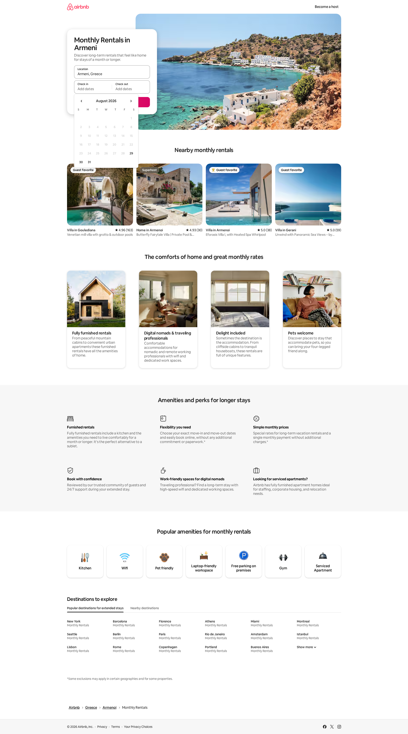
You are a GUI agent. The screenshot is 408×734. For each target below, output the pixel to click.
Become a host (327, 6)
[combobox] (112, 73)
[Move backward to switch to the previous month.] (81, 101)
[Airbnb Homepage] (78, 6)
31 (89, 162)
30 (81, 162)
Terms (115, 727)
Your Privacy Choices (138, 727)
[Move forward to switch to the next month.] (131, 101)
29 (131, 153)
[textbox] (93, 88)
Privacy (102, 727)
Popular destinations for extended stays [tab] (95, 608)
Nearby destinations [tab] (144, 608)
